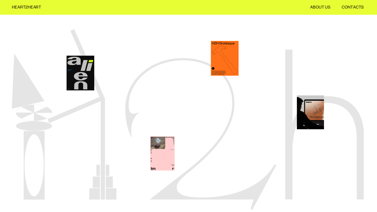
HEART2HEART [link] (26, 7)
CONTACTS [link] (353, 7)
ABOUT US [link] (320, 7)
